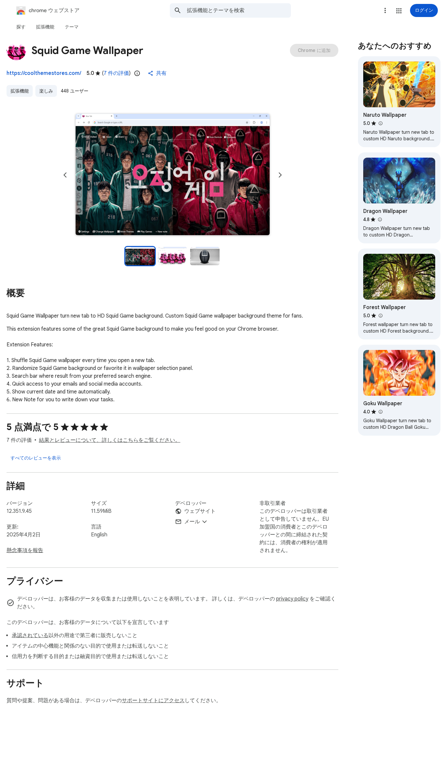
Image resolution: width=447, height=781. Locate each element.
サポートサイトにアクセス (153, 700)
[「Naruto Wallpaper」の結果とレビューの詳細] (380, 123)
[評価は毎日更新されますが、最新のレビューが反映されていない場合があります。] (137, 73)
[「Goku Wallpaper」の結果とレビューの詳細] (380, 412)
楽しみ (46, 91)
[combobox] (239, 10)
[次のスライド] (280, 175)
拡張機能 (19, 91)
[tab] (21, 27)
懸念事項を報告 (25, 550)
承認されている (30, 635)
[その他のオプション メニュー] (385, 10)
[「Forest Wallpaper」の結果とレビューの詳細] (380, 315)
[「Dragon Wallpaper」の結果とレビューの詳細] (379, 219)
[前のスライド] (65, 175)
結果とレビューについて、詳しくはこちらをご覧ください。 (109, 440)
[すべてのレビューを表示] (36, 458)
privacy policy (292, 599)
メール (192, 521)
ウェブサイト (200, 511)
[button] (398, 10)
